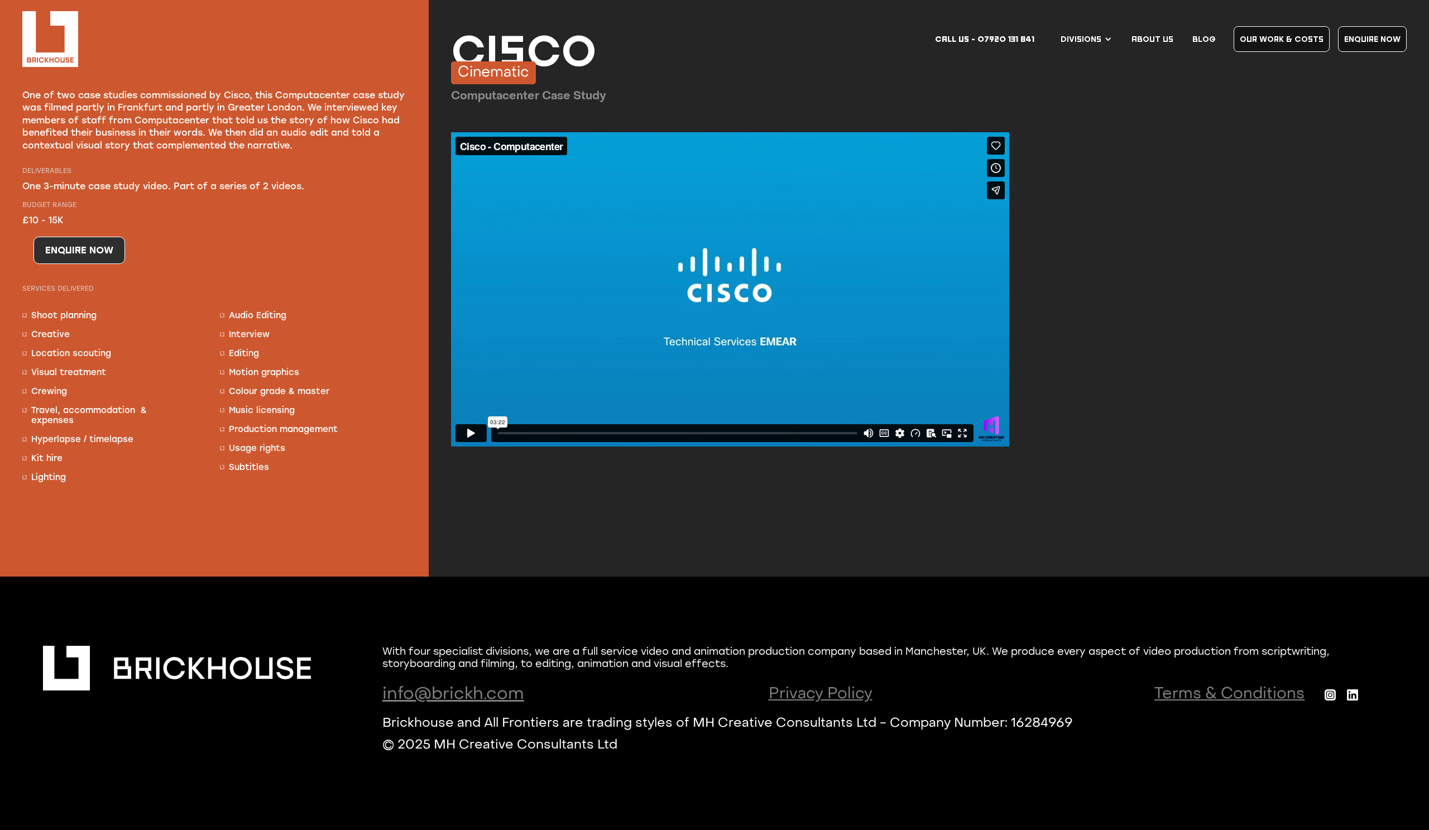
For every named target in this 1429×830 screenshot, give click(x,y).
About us (1152, 39)
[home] (50, 39)
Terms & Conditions (1229, 694)
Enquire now (1372, 39)
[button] (1086, 39)
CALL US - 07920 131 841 (984, 39)
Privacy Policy (820, 694)
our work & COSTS (1281, 39)
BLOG (1204, 39)
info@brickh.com (453, 694)
